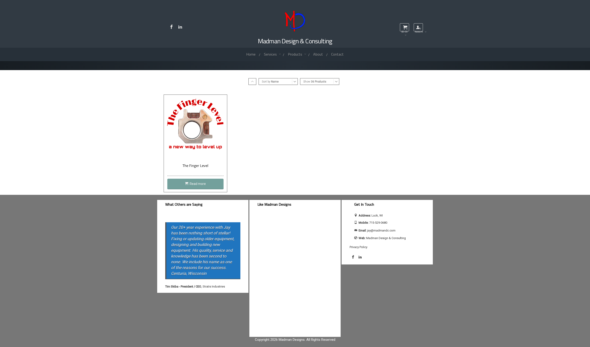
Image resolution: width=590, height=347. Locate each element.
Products (295, 54)
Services (271, 54)
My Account (419, 29)
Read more (198, 184)
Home (251, 54)
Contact (337, 54)
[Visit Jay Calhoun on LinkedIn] (180, 27)
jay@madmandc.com (381, 230)
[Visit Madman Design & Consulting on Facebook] (171, 27)
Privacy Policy (358, 247)
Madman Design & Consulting (295, 41)
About (318, 54)
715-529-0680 (378, 222)
